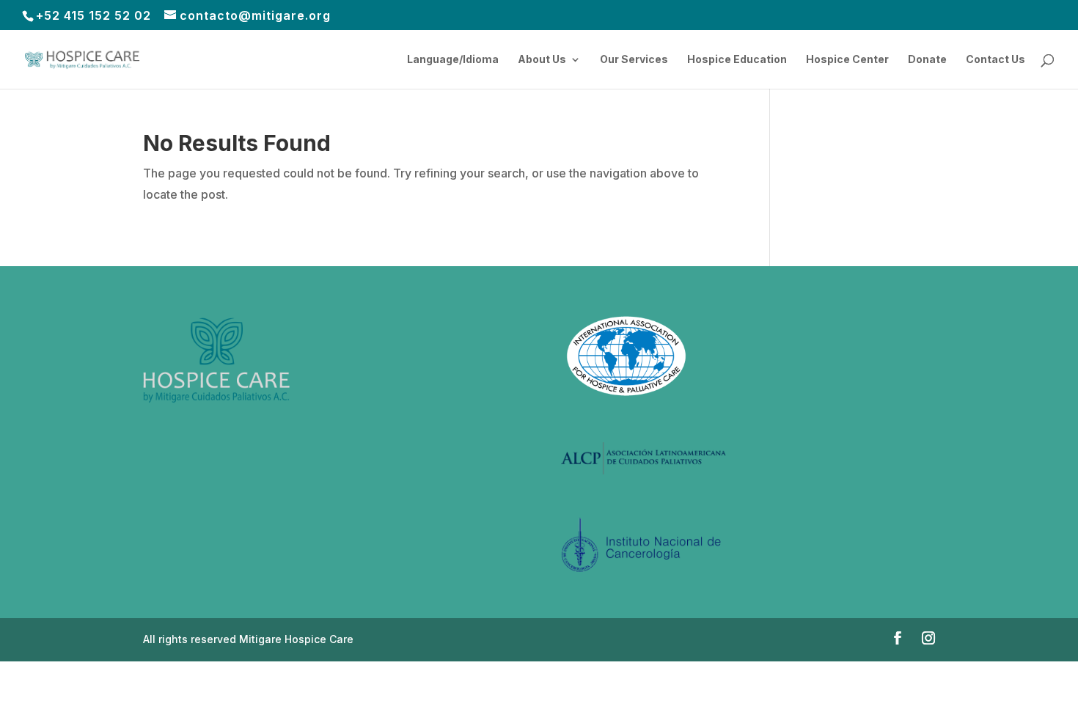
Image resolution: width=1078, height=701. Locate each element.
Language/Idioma (453, 59)
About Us (542, 59)
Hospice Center (847, 59)
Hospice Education (737, 59)
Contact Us (995, 59)
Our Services (634, 59)
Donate (927, 59)
